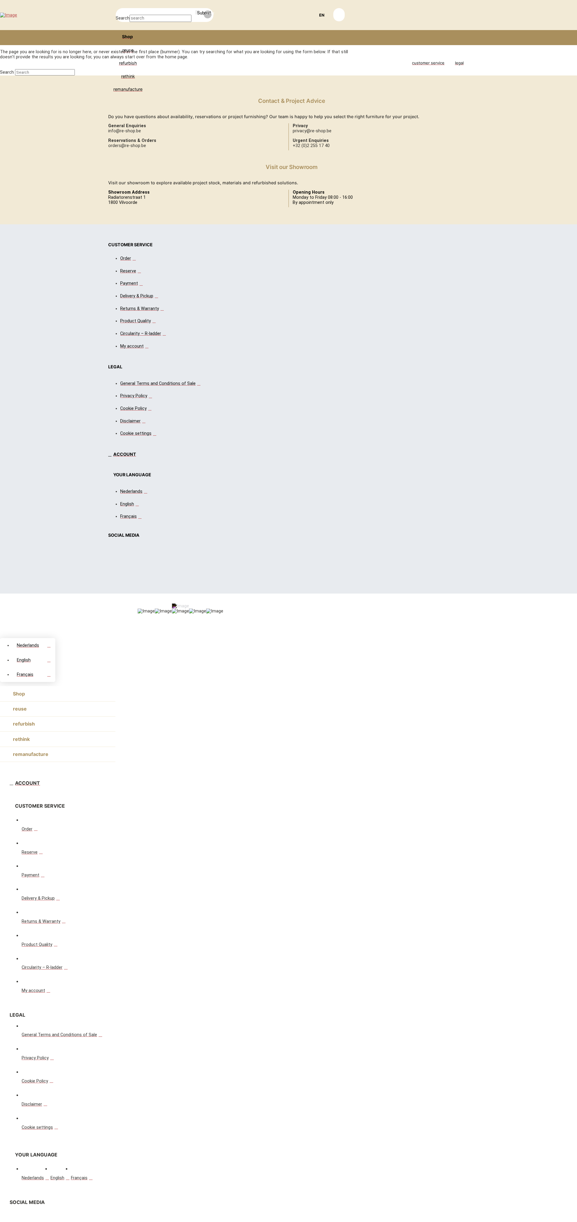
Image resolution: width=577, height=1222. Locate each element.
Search (123, 18)
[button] (320, 15)
